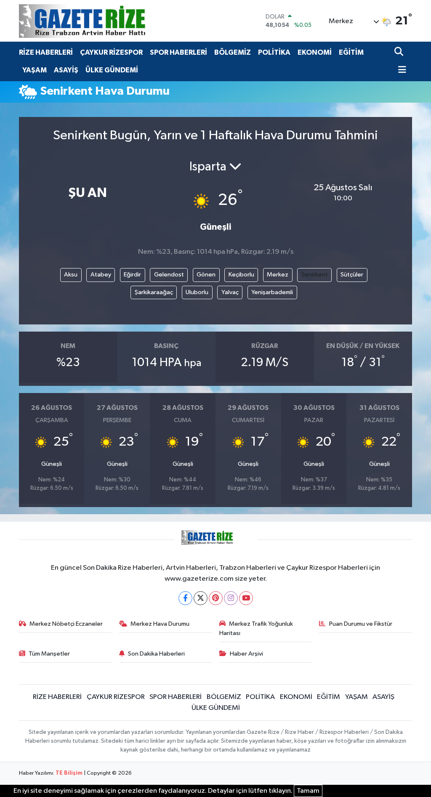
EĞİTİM (351, 52)
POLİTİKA (274, 52)
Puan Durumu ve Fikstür (360, 624)
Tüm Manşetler (49, 654)
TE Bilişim (69, 773)
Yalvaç (230, 292)
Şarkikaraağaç (154, 292)
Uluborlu (197, 292)
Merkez (277, 274)
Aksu (70, 274)
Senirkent (314, 274)
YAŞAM (34, 70)
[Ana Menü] (400, 70)
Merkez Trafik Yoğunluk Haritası (256, 628)
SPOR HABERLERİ (178, 52)
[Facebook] (185, 598)
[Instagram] (231, 598)
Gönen (206, 274)
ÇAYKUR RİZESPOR (111, 52)
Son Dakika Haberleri (156, 654)
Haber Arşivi (246, 654)
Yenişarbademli (272, 292)
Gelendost (169, 274)
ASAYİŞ (66, 70)
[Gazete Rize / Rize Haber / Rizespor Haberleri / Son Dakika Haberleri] (103, 21)
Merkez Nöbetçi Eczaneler (66, 624)
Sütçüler (352, 274)
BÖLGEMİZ (232, 52)
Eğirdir (132, 274)
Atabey (100, 274)
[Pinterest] (216, 598)
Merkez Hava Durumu (159, 624)
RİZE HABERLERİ (46, 52)
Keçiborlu (241, 274)
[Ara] (399, 52)
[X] (201, 598)
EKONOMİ (315, 52)
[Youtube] (246, 598)
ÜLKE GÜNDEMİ (111, 70)
